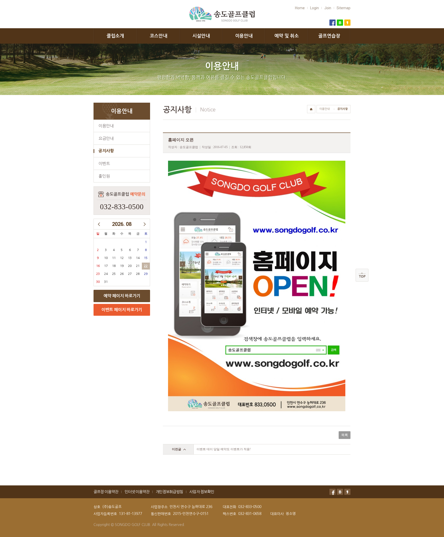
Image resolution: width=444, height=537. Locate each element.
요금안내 (106, 138)
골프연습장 (329, 36)
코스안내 (158, 36)
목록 (344, 435)
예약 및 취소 (286, 36)
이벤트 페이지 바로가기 (121, 310)
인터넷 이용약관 (137, 492)
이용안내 (244, 36)
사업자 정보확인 (201, 492)
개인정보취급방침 (169, 492)
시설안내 (201, 36)
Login (314, 8)
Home (300, 8)
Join (327, 8)
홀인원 (104, 176)
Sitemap (343, 8)
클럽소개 (115, 36)
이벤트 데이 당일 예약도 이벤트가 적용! (224, 449)
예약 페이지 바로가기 (122, 296)
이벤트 (104, 163)
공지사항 (106, 151)
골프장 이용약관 (106, 492)
